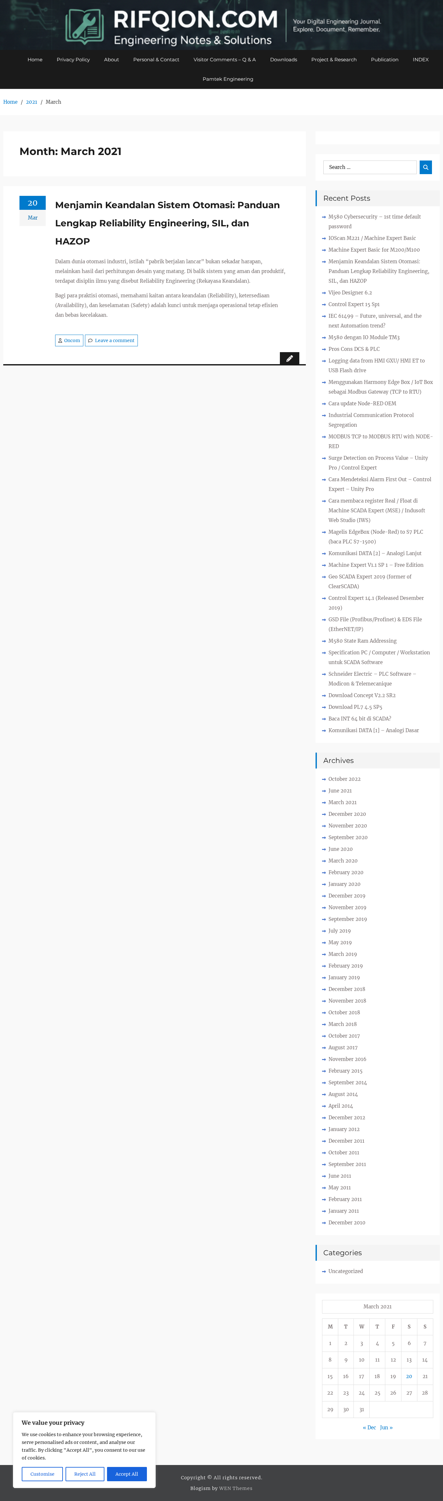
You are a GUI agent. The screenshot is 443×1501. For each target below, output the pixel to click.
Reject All (85, 1474)
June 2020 (341, 849)
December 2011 (347, 1141)
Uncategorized (346, 1271)
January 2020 (345, 884)
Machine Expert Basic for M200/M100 (374, 250)
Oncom (72, 340)
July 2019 (340, 931)
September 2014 (348, 1082)
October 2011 (344, 1153)
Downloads (283, 59)
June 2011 (340, 1176)
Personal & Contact (156, 59)
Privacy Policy (73, 59)
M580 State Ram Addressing (363, 641)
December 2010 (347, 1223)
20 (409, 1376)
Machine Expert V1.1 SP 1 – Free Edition (376, 565)
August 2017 (343, 1047)
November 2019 (347, 907)
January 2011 (344, 1211)
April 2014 (341, 1106)
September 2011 (347, 1164)
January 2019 (344, 977)
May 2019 (340, 942)
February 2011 (345, 1199)
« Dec (369, 1427)
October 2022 (345, 779)
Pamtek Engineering (228, 79)
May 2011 (340, 1188)
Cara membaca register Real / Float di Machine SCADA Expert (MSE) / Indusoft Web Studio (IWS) (377, 510)
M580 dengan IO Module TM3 (364, 337)
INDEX (421, 59)
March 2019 (343, 954)
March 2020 (343, 861)
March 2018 (343, 1024)
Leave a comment (115, 340)
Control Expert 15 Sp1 (354, 304)
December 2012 (347, 1117)
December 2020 (347, 814)
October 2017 (344, 1036)
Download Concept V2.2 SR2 (362, 695)
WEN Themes (236, 1488)
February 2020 (346, 872)
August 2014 (343, 1094)
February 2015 (346, 1071)
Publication (385, 59)
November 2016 (347, 1059)
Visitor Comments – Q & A (225, 59)
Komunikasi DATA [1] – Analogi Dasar (374, 730)
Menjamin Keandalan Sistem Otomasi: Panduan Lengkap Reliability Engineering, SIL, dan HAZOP (167, 223)
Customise (42, 1474)
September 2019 (348, 919)
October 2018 (344, 1012)
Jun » (386, 1427)
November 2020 (348, 826)
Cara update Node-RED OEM (362, 403)
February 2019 (346, 966)
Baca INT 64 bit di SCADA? (360, 719)
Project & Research (334, 59)
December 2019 (347, 896)
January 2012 (344, 1129)
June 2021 (340, 791)
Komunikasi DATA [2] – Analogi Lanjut (375, 553)
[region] (84, 1450)
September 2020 (348, 837)
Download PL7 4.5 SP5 (355, 707)
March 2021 (343, 802)
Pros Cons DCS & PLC (354, 349)
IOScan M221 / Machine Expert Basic (372, 238)
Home (35, 59)
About (111, 59)
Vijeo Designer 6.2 (350, 293)
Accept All (126, 1474)
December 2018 (347, 989)
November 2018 (347, 1001)
